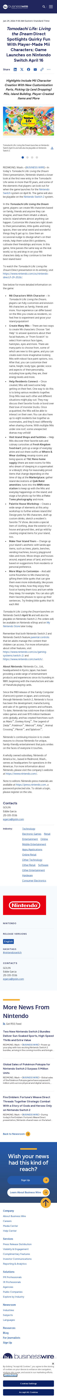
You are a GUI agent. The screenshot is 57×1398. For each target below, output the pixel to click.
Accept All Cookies (28, 1392)
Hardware (27, 875)
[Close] (53, 1363)
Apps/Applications (32, 849)
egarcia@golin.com (13, 819)
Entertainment (30, 839)
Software (43, 865)
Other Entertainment (33, 870)
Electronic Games (31, 833)
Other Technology (32, 859)
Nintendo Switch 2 (34, 196)
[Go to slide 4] (37, 157)
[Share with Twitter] (21, 69)
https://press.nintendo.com (31, 784)
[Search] (44, 6)
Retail (47, 833)
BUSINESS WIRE (35, 167)
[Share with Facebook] (28, 69)
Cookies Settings (28, 1383)
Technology (28, 828)
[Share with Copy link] (42, 69)
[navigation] (51, 7)
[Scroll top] (46, 1203)
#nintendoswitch (12, 952)
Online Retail (29, 854)
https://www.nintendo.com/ (21, 773)
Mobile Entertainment (34, 844)
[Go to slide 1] (23, 157)
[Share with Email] (35, 69)
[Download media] (52, 148)
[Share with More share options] (48, 69)
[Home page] (15, 7)
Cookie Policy (10, 1375)
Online (44, 839)
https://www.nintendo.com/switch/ (23, 659)
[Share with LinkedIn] (15, 69)
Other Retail (28, 865)
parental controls (40, 637)
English (8, 941)
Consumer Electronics (34, 880)
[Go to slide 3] (32, 157)
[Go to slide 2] (27, 157)
